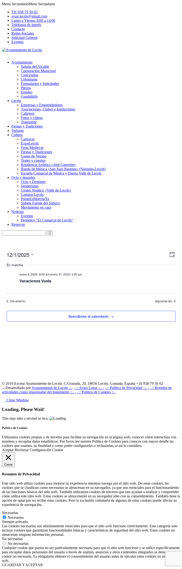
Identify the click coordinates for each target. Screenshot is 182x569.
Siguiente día (163, 301)
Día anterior (17, 301)
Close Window (17, 400)
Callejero (27, 113)
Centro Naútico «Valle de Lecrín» (46, 190)
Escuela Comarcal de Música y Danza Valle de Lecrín (61, 173)
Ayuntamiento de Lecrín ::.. (52, 388)
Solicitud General (24, 38)
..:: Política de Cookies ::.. (96, 392)
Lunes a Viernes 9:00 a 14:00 (33, 20)
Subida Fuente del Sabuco (40, 203)
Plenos (26, 88)
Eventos (17, 42)
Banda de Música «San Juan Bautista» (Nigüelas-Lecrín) (63, 169)
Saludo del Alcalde (35, 66)
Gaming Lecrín (32, 195)
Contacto (18, 29)
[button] (28, 4)
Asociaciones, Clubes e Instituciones (48, 109)
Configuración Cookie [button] (46, 450)
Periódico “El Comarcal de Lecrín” (47, 220)
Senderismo (29, 186)
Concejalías (29, 75)
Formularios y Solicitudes (40, 84)
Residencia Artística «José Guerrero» (48, 165)
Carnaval (27, 139)
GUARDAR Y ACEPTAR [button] (22, 565)
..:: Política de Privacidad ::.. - (127, 388)
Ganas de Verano (33, 156)
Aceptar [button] (8, 450)
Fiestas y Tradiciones (27, 126)
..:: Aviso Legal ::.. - (89, 388)
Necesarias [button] (10, 513)
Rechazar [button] (22, 450)
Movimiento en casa (36, 207)
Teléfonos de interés (26, 25)
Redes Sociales (22, 33)
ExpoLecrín (30, 143)
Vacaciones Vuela (35, 281)
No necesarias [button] (12, 539)
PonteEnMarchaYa (35, 199)
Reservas (18, 224)
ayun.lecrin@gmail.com (29, 16)
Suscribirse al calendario (88, 316)
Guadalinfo (29, 96)
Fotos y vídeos (32, 118)
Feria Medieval (32, 148)
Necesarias (16, 517)
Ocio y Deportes (33, 182)
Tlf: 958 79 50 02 (24, 12)
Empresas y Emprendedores (42, 105)
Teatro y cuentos (33, 160)
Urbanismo (29, 79)
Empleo (26, 92)
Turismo (17, 130)
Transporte (29, 122)
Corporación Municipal (38, 71)
